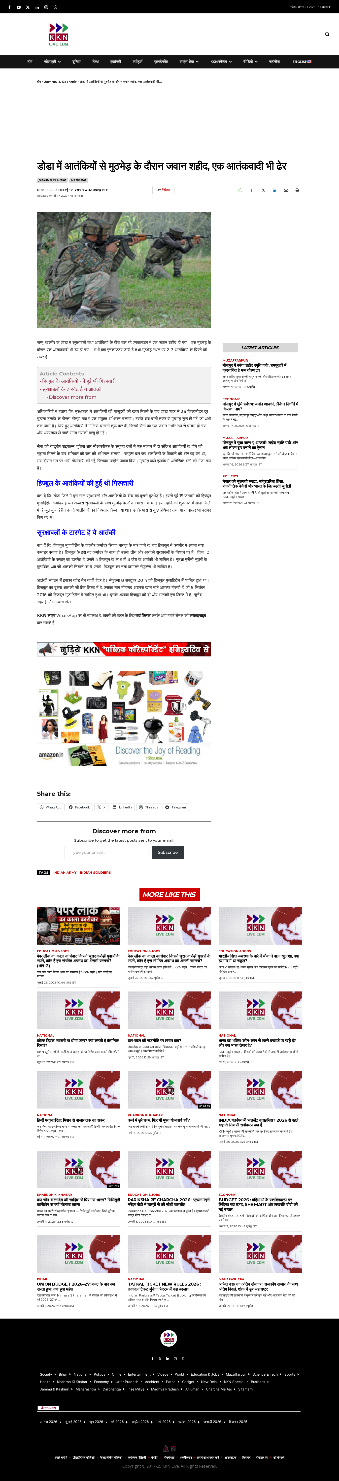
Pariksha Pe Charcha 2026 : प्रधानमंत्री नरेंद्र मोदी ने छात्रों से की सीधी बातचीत (168, 1202)
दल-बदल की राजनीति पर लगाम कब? (154, 1040)
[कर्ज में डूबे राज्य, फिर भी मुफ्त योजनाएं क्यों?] (169, 1090)
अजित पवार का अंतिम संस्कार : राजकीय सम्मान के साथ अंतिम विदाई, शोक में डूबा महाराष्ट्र (258, 1287)
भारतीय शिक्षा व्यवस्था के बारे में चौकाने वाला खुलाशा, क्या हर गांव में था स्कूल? (259, 958)
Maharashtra (231, 1279)
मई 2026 (117, 1421)
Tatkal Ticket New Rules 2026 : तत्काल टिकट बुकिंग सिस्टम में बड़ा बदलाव (164, 1287)
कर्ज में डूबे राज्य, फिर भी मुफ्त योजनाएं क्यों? (159, 1120)
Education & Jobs (53, 951)
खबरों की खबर (113, 615)
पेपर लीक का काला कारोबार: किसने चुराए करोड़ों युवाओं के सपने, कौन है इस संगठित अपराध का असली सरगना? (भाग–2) (78, 961)
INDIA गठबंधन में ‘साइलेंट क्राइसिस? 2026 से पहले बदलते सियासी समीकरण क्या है (258, 1123)
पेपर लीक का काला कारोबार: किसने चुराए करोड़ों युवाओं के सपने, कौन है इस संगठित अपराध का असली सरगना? (169, 958)
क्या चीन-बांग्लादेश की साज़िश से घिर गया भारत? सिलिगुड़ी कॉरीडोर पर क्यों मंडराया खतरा (78, 1202)
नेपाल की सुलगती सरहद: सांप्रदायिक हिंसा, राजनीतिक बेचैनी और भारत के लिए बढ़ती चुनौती (257, 484)
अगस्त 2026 (48, 1421)
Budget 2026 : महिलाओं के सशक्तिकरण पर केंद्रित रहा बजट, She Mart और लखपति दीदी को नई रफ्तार (258, 1204)
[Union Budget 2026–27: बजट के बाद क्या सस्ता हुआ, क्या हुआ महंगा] (78, 1254)
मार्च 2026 (164, 1421)
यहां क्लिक (143, 615)
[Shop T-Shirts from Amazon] (124, 718)
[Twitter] (27, 7)
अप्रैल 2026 (140, 1421)
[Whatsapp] (55, 7)
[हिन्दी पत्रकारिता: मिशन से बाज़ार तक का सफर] (78, 1090)
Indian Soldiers (95, 872)
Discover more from (73, 397)
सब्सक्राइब (198, 615)
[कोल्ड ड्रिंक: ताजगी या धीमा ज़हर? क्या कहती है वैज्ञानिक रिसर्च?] (78, 1010)
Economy (231, 399)
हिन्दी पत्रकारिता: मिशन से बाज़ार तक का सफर (70, 1120)
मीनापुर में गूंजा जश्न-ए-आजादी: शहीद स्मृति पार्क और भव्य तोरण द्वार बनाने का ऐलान (260, 445)
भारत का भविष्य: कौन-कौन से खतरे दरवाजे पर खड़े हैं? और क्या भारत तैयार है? (257, 1043)
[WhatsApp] (240, 190)
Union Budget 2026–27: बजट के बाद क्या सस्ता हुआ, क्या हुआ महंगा (76, 1287)
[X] (263, 190)
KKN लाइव (46, 615)
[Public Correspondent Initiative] (124, 649)
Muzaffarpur (235, 360)
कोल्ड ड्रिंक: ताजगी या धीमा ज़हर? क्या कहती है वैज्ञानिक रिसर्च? (78, 1043)
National (78, 180)
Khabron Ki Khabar (145, 1115)
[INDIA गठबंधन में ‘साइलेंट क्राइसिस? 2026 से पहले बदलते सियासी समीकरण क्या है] (260, 1090)
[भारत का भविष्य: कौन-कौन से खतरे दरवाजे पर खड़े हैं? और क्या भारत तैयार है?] (260, 1010)
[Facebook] (9, 7)
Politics (230, 476)
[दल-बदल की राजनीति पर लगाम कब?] (169, 1010)
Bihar (42, 1279)
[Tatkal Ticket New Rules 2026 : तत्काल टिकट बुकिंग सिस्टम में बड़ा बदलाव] (169, 1254)
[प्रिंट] (297, 190)
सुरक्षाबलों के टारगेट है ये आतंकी (72, 389)
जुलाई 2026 (73, 1421)
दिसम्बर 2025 (238, 1421)
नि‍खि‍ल (166, 190)
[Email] (286, 190)
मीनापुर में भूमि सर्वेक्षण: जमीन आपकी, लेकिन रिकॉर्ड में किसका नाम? (260, 406)
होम (39, 82)
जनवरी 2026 (212, 1421)
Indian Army (64, 872)
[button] (327, 34)
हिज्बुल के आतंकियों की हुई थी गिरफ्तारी (79, 381)
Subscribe (168, 852)
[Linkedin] (37, 7)
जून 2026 (96, 1421)
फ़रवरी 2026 (187, 1421)
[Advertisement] (207, 33)
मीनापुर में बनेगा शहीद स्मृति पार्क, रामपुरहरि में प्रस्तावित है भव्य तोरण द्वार (254, 368)
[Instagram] (46, 7)
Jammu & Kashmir (60, 82)
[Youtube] (18, 7)
